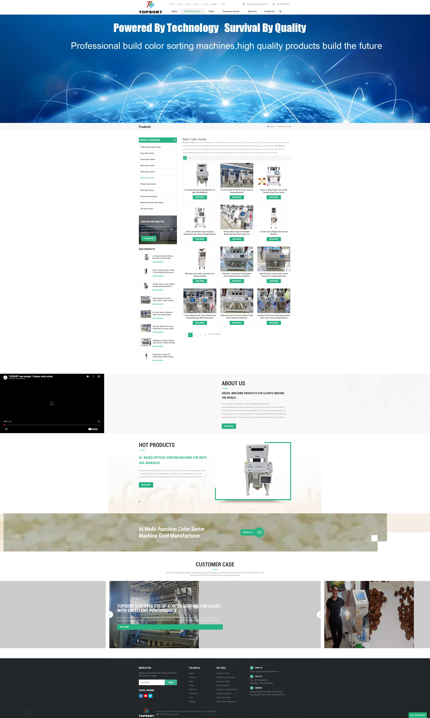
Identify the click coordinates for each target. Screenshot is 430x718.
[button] (139, 501)
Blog (191, 697)
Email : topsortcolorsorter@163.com (264, 671)
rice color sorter (223, 673)
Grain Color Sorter (148, 159)
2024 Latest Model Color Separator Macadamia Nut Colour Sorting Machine (200, 233)
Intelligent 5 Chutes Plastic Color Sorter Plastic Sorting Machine (163, 341)
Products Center (192, 11)
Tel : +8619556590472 (259, 680)
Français (188, 4)
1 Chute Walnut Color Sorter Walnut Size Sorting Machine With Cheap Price (200, 316)
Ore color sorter (147, 209)
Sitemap (192, 702)
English (171, 4)
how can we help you (152, 221)
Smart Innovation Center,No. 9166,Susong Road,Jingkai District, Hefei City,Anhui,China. (267, 693)
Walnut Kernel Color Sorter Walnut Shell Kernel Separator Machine (237, 316)
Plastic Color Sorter (148, 184)
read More (157, 262)
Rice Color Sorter (147, 153)
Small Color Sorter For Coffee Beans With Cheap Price (163, 355)
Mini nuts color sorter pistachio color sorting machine (200, 275)
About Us (252, 11)
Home (174, 11)
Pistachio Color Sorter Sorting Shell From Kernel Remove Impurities (237, 275)
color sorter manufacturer (226, 702)
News (191, 681)
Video (211, 11)
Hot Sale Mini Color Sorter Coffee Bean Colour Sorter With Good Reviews (163, 327)
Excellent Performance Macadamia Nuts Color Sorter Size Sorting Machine (274, 316)
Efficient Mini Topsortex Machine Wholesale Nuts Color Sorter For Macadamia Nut (237, 233)
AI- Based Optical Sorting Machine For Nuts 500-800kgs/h (163, 257)
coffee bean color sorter (226, 677)
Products (192, 677)
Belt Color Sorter (147, 190)
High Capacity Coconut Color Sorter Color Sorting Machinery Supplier (163, 299)
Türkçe (223, 4)
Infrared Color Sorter (149, 196)
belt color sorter (223, 685)
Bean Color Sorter (148, 166)
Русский (205, 4)
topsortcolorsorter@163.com (257, 4)
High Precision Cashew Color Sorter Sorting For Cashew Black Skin (273, 275)
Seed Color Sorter (148, 172)
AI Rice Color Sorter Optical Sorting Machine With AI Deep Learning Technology (164, 285)
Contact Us (269, 11)
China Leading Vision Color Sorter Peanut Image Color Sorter (273, 191)
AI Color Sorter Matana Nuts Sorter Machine (274, 233)
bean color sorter (223, 681)
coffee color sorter (224, 693)
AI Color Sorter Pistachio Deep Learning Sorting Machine (162, 313)
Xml (202, 711)
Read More (200, 197)
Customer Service (231, 11)
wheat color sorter (224, 697)
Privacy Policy (211, 711)
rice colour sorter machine (227, 689)
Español (179, 4)
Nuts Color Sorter (147, 178)
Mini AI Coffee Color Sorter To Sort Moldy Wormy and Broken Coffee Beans (163, 271)
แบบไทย (213, 4)
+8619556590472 (283, 4)
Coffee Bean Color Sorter (151, 147)
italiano (196, 4)
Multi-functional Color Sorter (152, 202)
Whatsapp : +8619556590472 (261, 683)
